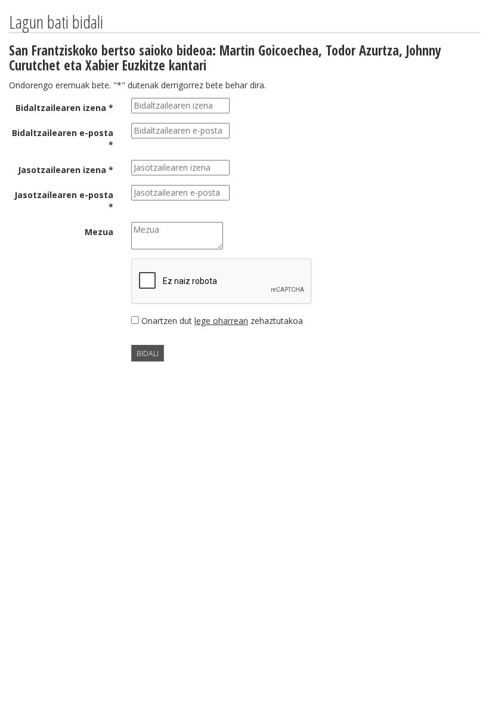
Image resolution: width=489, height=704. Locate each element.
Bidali (148, 353)
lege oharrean (221, 320)
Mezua (99, 231)
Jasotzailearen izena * (65, 169)
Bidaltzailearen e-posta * (62, 138)
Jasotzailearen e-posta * (63, 200)
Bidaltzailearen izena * (64, 107)
